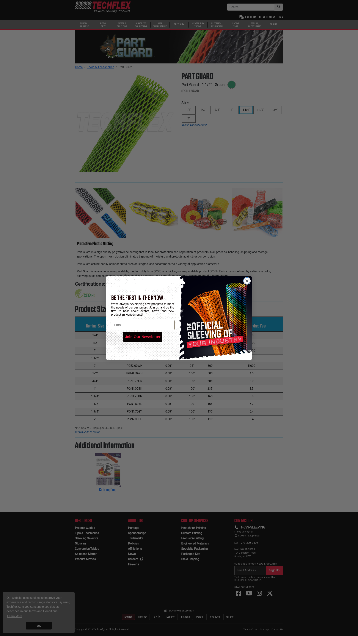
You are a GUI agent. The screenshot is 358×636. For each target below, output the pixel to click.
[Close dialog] (247, 281)
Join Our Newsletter (143, 337)
